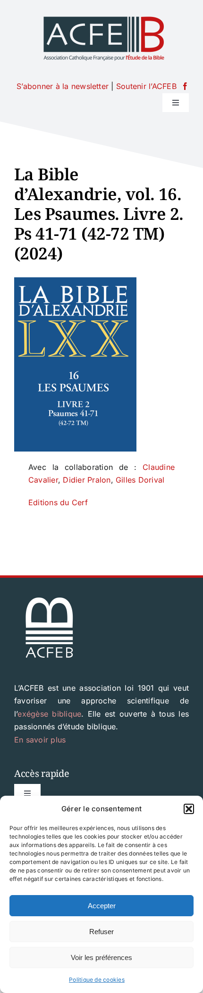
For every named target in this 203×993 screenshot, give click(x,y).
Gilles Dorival (140, 479)
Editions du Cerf (58, 502)
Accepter (102, 906)
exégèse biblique (49, 714)
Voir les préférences (101, 957)
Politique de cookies (97, 979)
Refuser (101, 932)
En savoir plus (40, 739)
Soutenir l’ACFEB (146, 86)
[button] (189, 809)
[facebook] (185, 86)
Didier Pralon (86, 479)
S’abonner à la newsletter (63, 86)
